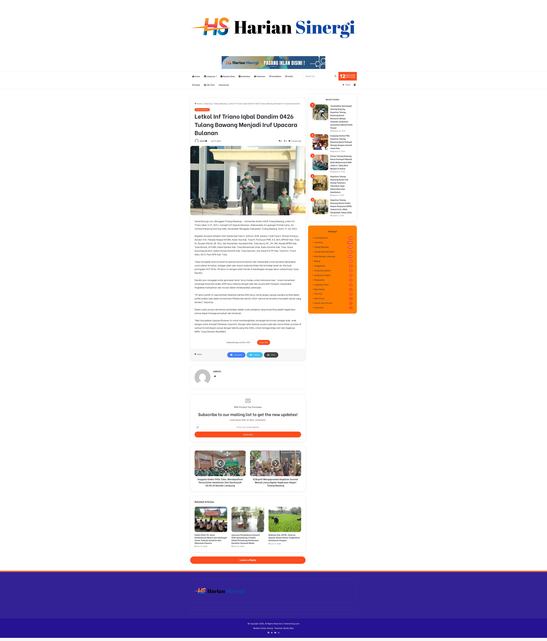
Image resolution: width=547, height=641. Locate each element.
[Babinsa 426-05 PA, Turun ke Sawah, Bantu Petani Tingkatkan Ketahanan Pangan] (285, 519)
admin (202, 141)
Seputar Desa (228, 76)
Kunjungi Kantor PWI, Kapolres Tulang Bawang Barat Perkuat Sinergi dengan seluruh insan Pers (341, 142)
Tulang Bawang (220, 103)
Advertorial (224, 84)
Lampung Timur (321, 284)
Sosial (197, 84)
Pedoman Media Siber (284, 628)
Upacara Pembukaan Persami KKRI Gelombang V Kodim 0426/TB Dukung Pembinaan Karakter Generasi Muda (245, 538)
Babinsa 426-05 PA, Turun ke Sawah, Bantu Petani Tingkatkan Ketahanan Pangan (284, 537)
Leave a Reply (248, 560)
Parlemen (260, 76)
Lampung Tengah (322, 275)
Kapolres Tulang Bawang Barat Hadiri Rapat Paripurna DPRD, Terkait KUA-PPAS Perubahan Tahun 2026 (341, 206)
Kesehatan (245, 76)
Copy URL (263, 342)
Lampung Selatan (322, 270)
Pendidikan (276, 76)
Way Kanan (319, 289)
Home (197, 76)
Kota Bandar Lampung (324, 256)
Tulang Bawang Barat (324, 251)
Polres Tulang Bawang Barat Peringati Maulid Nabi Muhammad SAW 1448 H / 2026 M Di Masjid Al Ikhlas (341, 162)
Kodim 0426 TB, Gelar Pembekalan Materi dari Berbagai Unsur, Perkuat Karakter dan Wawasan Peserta (211, 538)
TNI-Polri (210, 84)
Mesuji (317, 261)
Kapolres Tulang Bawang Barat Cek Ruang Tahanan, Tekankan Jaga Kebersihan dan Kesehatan (339, 184)
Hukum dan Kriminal (323, 303)
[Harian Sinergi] (273, 26)
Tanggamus (319, 266)
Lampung (210, 76)
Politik (290, 76)
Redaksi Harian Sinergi (263, 628)
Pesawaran (319, 280)
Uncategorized (320, 238)
